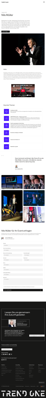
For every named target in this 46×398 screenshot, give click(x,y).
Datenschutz (31, 375)
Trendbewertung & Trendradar (6, 370)
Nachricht (5, 277)
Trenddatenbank (4, 368)
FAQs (2, 375)
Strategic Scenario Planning (20, 373)
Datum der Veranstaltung (7, 253)
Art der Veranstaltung (6, 248)
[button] (1, 155)
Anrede (4, 243)
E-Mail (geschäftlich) (6, 272)
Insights (39, 370)
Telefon (4, 267)
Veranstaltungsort (27, 253)
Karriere (30, 370)
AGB (30, 373)
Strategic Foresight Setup (20, 368)
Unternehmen (31, 368)
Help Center (3, 373)
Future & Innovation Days (20, 378)
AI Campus (17, 375)
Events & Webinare (41, 368)
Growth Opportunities (19, 370)
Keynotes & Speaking (19, 380)
